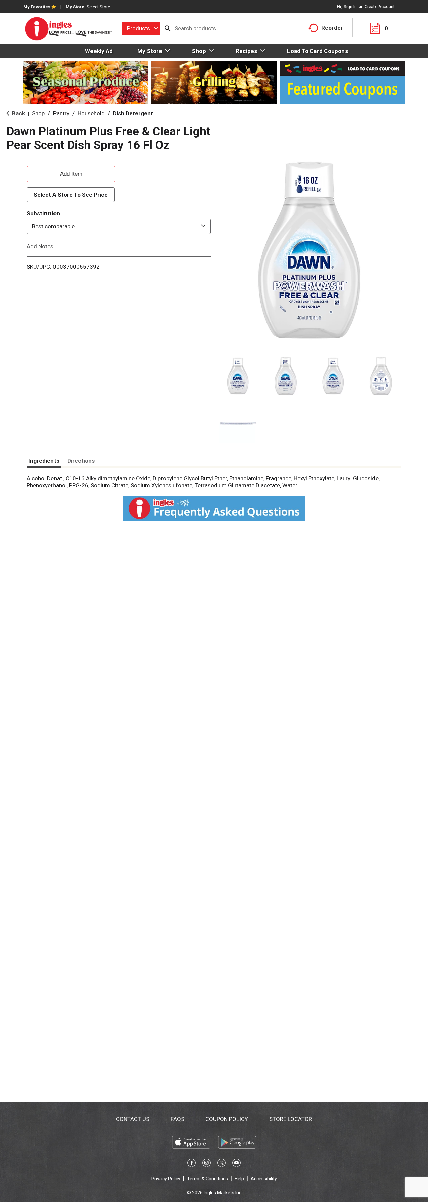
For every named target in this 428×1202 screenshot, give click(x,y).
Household (91, 113)
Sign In (350, 6)
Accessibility (264, 1178)
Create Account (380, 6)
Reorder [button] (332, 27)
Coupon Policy (226, 1119)
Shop (38, 113)
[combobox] (141, 28)
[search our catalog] (167, 28)
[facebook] (191, 1164)
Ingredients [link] (43, 460)
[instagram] (206, 1164)
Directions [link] (81, 460)
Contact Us (132, 1119)
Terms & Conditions (207, 1178)
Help (239, 1178)
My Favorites (36, 6)
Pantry (61, 113)
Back (18, 113)
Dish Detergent (133, 113)
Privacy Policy (165, 1178)
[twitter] (221, 1164)
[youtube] (236, 1164)
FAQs (177, 1119)
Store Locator (290, 1119)
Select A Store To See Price (71, 194)
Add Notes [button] (40, 246)
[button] (237, 376)
